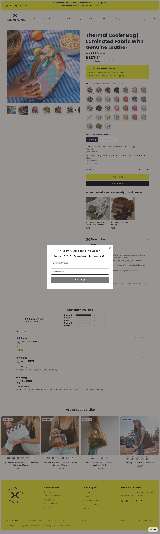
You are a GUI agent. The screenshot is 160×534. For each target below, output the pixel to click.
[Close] (110, 247)
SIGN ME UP (80, 280)
